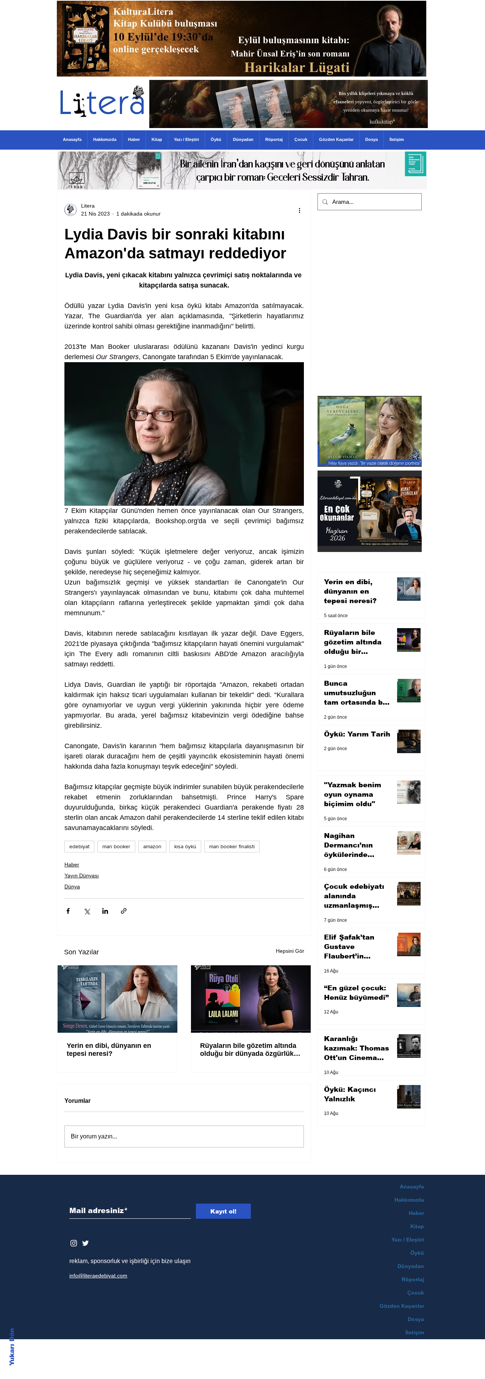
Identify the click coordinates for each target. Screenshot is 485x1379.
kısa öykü (185, 846)
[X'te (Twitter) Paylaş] (86, 911)
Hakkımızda (409, 1200)
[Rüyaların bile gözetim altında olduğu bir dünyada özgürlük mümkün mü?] (251, 999)
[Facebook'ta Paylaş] (68, 911)
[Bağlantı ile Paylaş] (123, 911)
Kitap (417, 1226)
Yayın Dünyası (81, 875)
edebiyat (79, 846)
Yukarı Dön (12, 1347)
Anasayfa (412, 1187)
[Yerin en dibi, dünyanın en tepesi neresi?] (117, 999)
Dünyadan (410, 1266)
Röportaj (413, 1279)
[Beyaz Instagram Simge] (73, 1243)
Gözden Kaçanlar (402, 1306)
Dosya (416, 1319)
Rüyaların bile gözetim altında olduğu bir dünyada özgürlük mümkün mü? (248, 1050)
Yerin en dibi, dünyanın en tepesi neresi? (109, 1049)
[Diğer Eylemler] (299, 209)
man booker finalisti (232, 846)
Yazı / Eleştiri (407, 1240)
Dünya (72, 886)
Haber (71, 864)
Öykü (417, 1253)
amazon (152, 846)
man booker (116, 846)
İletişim (414, 1332)
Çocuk (415, 1293)
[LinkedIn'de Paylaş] (105, 911)
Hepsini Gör (290, 951)
